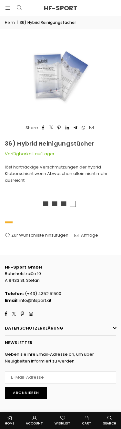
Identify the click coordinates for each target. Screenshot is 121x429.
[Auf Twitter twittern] (51, 128)
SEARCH (109, 423)
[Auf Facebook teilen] (43, 128)
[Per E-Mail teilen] (91, 128)
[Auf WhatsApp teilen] (83, 128)
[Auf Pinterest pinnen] (59, 128)
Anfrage (89, 235)
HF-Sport (60, 8)
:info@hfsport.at (34, 300)
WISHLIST (62, 423)
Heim (10, 22)
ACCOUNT (34, 423)
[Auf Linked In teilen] (67, 128)
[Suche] (19, 8)
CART (86, 423)
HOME (9, 423)
